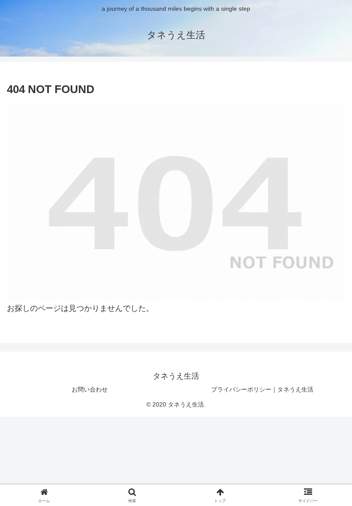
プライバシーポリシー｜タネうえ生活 (262, 389)
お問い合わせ (90, 389)
